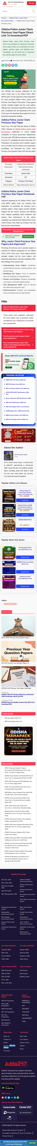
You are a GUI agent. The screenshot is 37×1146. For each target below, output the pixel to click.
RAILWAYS (25, 1008)
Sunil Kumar (6, 60)
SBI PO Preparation (7, 1000)
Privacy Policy (6, 1136)
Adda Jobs (4, 952)
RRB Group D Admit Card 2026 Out (17, 415)
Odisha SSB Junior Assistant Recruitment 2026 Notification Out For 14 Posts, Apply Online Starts (19, 827)
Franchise (7, 1050)
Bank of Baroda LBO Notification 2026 (18, 398)
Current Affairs (6, 956)
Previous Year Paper (10, 604)
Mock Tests (23, 1036)
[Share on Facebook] (12, 65)
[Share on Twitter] (16, 65)
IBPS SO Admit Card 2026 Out (15, 384)
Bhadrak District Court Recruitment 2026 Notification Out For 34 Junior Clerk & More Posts (18, 813)
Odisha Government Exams (26, 885)
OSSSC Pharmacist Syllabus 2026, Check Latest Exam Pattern (17, 833)
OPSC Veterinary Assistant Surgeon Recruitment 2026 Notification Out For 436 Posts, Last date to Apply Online (17, 770)
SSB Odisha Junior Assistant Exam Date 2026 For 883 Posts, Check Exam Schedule (18, 793)
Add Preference (28, 236)
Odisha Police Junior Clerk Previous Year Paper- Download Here (18, 230)
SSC (23, 1005)
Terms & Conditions (25, 1133)
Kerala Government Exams (26, 890)
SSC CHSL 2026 (6, 883)
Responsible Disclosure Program (12, 1130)
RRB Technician (6, 970)
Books (22, 1049)
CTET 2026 (5, 980)
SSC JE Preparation (7, 1012)
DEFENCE (25, 1015)
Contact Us (7, 1039)
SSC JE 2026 (5, 976)
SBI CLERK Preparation (5, 1004)
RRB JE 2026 (5, 973)
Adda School (24, 959)
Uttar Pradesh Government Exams (26, 923)
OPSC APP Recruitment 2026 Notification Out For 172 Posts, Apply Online (18, 782)
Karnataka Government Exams (27, 895)
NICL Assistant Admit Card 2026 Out (17, 388)
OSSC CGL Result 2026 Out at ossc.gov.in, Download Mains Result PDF (18, 788)
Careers (9, 1046)
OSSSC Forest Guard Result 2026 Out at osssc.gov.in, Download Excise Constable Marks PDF (17, 800)
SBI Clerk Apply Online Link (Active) (17, 406)
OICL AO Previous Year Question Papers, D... (15, 663)
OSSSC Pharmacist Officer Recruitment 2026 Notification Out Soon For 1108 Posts (18, 839)
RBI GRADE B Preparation (5, 1024)
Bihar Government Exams (26, 908)
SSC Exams (23, 970)
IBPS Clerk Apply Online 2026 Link (17, 419)
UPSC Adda (5, 959)
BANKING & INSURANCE (26, 1001)
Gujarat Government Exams (8, 923)
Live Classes (24, 1039)
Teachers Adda (6, 949)
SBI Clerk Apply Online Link (13, 718)
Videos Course (24, 1042)
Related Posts (6, 612)
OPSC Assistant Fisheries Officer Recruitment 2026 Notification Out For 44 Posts (18, 852)
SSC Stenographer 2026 (9, 894)
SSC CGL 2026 (6, 879)
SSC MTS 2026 (6, 891)
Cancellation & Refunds (9, 1133)
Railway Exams (25, 976)
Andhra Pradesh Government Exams (26, 880)
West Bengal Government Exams (7, 918)
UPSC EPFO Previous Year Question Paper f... (16, 637)
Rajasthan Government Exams (27, 928)
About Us (6, 1036)
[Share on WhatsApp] (2, 65)
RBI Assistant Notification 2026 (25, 933)
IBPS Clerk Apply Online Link (13, 721)
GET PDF (32, 1143)
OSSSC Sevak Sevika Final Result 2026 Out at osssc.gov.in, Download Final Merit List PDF (19, 777)
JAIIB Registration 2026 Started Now (17, 411)
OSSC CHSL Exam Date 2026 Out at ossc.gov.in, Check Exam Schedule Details (18, 807)
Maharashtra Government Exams (7, 913)
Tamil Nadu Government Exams (27, 900)
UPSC (24, 1021)
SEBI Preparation (6, 1008)
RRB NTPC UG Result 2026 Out (22, 356)
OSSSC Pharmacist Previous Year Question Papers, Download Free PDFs (18, 820)
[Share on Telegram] (6, 65)
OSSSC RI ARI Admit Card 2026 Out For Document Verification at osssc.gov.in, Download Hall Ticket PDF (17, 859)
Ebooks (22, 1045)
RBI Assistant (5, 1020)
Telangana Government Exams (8, 908)
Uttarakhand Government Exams (26, 918)
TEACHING (25, 1012)
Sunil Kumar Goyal (20, 454)
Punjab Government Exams (26, 913)
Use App (31, 3)
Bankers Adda (24, 949)
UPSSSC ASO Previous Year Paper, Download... (16, 688)
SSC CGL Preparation (5, 1016)
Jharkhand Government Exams (8, 928)
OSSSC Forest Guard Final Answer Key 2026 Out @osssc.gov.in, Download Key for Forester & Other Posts (18, 846)
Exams (3, 18)
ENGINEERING (27, 1018)
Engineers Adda (25, 956)
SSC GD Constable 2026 (7, 887)
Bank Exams (24, 973)
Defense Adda (24, 952)
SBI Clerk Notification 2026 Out (16, 402)
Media (5, 1042)
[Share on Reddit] (9, 65)
